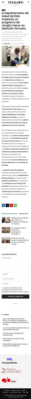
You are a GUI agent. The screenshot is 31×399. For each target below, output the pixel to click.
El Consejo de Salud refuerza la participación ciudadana (18, 231)
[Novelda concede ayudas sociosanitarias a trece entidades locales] (6, 240)
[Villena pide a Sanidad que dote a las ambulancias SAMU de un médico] (6, 220)
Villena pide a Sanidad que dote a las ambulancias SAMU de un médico (19, 221)
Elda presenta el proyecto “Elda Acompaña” (13, 339)
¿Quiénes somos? (15, 390)
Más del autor (23, 214)
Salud (3, 10)
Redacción (7, 43)
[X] (7, 205)
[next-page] (5, 248)
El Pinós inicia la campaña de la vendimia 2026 (13, 334)
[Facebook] (3, 205)
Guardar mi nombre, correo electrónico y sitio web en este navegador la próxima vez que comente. (15, 290)
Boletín (23, 390)
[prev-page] (3, 248)
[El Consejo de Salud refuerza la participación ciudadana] (6, 230)
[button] (3, 2)
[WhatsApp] (15, 205)
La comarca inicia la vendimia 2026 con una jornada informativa (16, 329)
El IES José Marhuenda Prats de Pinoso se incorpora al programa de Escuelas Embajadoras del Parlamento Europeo (16, 321)
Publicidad (5, 392)
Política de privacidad (15, 392)
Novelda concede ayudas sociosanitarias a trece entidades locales (20, 241)
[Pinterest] (11, 205)
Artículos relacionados (10, 214)
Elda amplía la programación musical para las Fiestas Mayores (15, 345)
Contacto (6, 390)
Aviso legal (26, 392)
